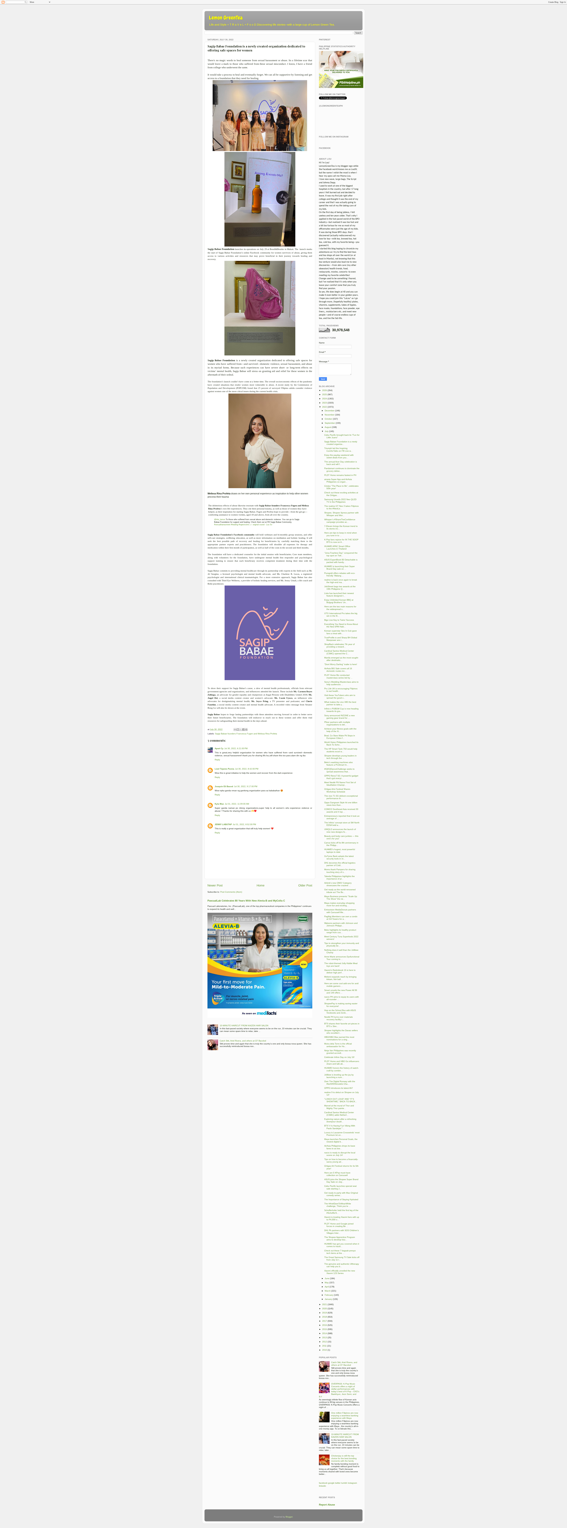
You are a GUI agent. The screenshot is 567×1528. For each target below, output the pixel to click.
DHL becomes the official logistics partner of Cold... (339, 864)
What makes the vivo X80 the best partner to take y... (340, 703)
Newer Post (215, 885)
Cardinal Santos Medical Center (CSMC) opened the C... (339, 652)
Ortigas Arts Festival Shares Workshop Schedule (337, 790)
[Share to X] (240, 729)
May (327, 1282)
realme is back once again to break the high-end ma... (340, 581)
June (327, 1278)
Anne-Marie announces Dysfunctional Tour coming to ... (341, 957)
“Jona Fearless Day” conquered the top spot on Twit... (340, 554)
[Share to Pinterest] (246, 729)
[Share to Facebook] (243, 729)
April (327, 1286)
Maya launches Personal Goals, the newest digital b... (340, 1140)
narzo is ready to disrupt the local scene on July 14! (339, 1153)
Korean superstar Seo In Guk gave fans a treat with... (340, 632)
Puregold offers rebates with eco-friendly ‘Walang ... (339, 574)
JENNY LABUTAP (223, 824)
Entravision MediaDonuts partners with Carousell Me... (340, 910)
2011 (324, 1346)
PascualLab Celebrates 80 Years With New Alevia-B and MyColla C (246, 900)
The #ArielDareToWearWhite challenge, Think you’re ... (337, 1204)
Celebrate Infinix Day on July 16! (339, 1057)
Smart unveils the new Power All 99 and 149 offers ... (340, 991)
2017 (324, 1321)
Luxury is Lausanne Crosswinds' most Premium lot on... (342, 1133)
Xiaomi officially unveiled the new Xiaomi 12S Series (339, 1272)
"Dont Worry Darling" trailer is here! (340, 664)
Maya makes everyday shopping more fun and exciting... (339, 904)
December (329, 410)
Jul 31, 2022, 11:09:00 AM (237, 804)
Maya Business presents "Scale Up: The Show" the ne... (340, 897)
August (328, 427)
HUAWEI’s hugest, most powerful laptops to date (339, 850)
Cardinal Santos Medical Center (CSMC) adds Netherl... (339, 1113)
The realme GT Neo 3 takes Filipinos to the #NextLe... (341, 507)
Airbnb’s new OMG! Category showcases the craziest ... (338, 884)
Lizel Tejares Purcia (224, 769)
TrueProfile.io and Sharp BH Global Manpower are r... (340, 638)
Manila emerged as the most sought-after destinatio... (341, 658)
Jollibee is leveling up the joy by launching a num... (339, 1076)
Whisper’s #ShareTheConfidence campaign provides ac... (339, 520)
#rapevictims (244, 525)
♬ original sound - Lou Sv (261, 525)
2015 (324, 1329)
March (328, 1291)
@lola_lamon (219, 519)
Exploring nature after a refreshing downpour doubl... (340, 1120)
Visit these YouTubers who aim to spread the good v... (339, 696)
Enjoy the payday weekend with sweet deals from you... (339, 456)
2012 (324, 1341)
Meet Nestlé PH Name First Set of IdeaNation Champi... (340, 783)
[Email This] (235, 729)
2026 (324, 390)
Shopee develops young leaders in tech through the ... (340, 756)
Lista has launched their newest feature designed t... (339, 594)
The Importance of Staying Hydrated (341, 1199)
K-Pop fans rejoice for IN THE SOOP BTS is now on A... (341, 540)
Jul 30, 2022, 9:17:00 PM (245, 786)
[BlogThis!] (237, 729)
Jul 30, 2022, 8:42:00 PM (246, 769)
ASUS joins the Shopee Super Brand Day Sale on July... (341, 1180)
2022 (324, 407)
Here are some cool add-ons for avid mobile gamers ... (341, 984)
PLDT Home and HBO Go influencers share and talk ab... (341, 1062)
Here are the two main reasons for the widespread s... (340, 607)
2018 (324, 1317)
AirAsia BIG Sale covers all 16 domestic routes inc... (338, 669)
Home (260, 885)
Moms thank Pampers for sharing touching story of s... (339, 870)
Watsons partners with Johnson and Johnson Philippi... (341, 924)
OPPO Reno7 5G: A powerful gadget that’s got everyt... (341, 777)
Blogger (289, 1517)
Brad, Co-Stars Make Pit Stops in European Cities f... (339, 736)
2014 (324, 1333)
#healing (234, 525)
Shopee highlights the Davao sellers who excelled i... (341, 1031)
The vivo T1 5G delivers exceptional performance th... (341, 797)
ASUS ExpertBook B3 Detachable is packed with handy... (340, 560)
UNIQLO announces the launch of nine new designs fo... (340, 830)
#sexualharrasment (222, 525)
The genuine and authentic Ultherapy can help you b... (341, 1265)
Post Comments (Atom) (231, 892)
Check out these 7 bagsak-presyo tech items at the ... (340, 1251)
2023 (324, 403)
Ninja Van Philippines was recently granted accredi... (340, 1051)
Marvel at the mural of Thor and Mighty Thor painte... (339, 1106)
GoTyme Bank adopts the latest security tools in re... (339, 857)
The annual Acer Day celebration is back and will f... (340, 463)
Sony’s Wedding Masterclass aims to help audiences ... (341, 683)
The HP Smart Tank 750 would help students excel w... (340, 750)
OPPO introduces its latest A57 (338, 1088)
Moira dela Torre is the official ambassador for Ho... (338, 1045)
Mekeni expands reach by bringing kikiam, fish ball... (340, 978)
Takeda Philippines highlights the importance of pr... (339, 877)
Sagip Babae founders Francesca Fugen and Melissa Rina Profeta (246, 733)
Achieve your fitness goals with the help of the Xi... (340, 730)
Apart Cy (219, 748)
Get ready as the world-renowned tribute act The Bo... (340, 890)
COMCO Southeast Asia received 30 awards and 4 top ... (341, 810)
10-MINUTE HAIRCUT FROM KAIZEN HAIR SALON (244, 1025)
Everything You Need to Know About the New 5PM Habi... (341, 625)
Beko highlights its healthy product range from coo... (340, 931)
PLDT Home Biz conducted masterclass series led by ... (338, 676)
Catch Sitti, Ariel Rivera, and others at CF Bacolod (243, 1041)
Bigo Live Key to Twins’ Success (339, 620)
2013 (324, 1337)
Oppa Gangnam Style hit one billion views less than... (340, 803)
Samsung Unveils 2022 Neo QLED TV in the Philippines (340, 500)
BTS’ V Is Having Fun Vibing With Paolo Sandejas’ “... (339, 1127)
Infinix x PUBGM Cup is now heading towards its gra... (341, 709)
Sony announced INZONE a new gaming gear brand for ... (339, 716)
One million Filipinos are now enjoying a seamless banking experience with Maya (344, 1415)
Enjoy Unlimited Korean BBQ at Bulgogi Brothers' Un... (338, 601)
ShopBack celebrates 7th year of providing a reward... (339, 645)
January (328, 1299)
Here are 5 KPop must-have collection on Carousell (337, 1174)
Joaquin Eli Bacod (224, 786)
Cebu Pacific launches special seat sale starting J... (340, 1187)
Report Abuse (327, 1504)
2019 (324, 1312)
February (329, 1295)
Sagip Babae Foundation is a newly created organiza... (340, 442)
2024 (324, 398)
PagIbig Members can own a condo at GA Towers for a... (340, 917)
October (328, 419)
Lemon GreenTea (226, 17)
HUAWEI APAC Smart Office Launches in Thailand (337, 547)
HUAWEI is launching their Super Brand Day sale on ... (339, 567)
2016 (324, 1325)
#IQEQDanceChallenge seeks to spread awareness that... (339, 770)
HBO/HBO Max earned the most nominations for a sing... (339, 1038)
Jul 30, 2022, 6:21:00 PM (236, 748)
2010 (324, 1350)
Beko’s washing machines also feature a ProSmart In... (338, 763)
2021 (324, 1304)
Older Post (305, 885)
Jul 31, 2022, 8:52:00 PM (244, 824)
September (330, 423)
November (329, 415)
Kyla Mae (219, 804)
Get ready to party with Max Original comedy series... (341, 1194)
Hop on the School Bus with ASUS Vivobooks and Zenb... (340, 1011)
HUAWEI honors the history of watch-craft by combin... (341, 1069)
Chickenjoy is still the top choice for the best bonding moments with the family (344, 1458)
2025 (324, 394)
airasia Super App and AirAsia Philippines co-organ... (338, 480)
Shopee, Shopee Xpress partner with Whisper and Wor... (341, 514)
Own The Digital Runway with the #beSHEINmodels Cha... (339, 1082)
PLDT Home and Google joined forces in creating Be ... (338, 1225)
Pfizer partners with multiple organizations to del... (337, 723)
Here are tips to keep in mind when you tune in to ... (340, 534)
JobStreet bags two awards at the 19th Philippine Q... (340, 587)
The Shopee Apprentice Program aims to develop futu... (339, 1238)
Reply (217, 759)
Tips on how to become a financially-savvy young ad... (341, 1160)
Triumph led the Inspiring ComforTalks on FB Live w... (338, 449)
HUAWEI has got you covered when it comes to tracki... (341, 1245)
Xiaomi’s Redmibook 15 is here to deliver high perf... (340, 971)
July (326, 431)
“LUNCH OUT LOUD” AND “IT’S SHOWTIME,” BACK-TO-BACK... (340, 1100)
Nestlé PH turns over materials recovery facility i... (338, 1018)
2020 (324, 1308)
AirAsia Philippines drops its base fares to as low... (339, 1147)
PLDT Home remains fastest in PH (340, 475)
